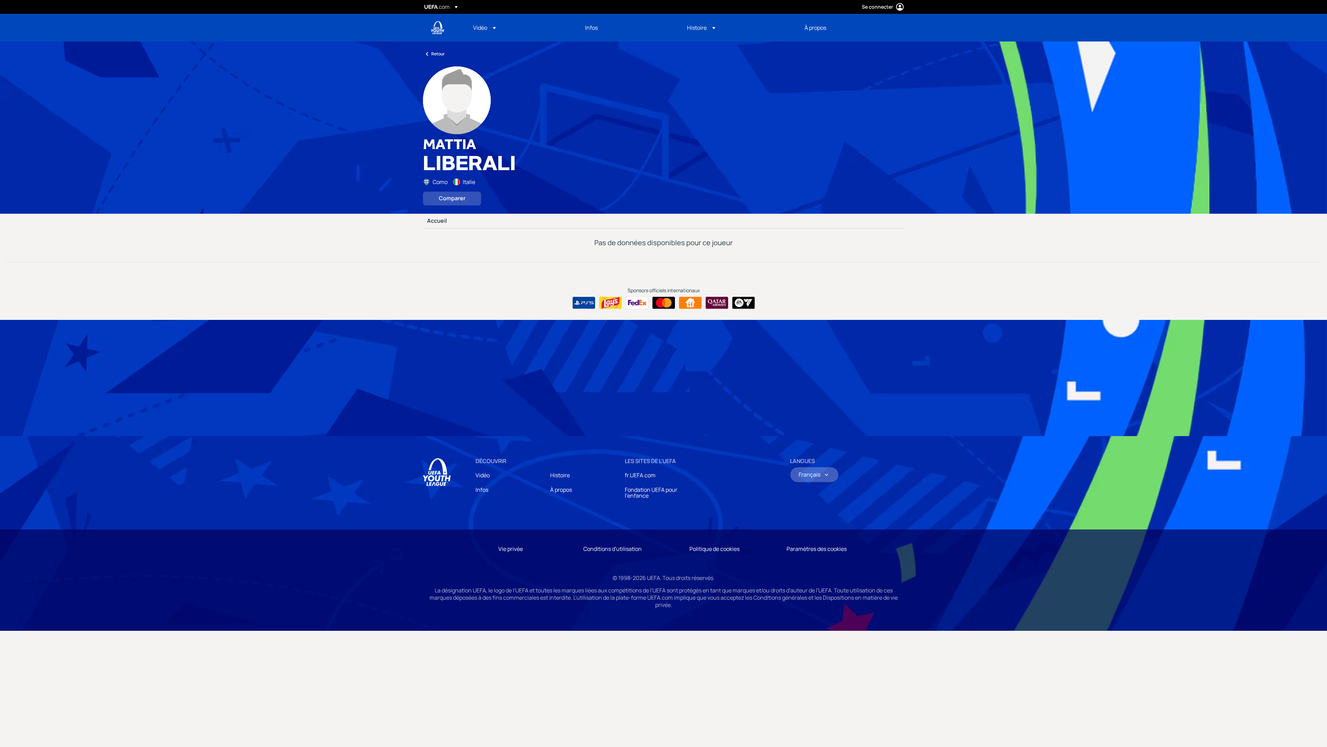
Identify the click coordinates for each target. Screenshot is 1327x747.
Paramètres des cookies (817, 549)
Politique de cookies (714, 549)
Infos (482, 490)
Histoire (560, 475)
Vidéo (483, 475)
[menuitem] (520, 27)
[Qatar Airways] (717, 303)
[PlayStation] (584, 303)
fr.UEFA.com (640, 475)
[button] (484, 27)
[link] (591, 27)
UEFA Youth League (437, 27)
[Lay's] (610, 303)
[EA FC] (743, 303)
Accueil (437, 221)
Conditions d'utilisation (612, 549)
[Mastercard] (663, 303)
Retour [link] (438, 54)
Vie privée (510, 549)
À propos (561, 490)
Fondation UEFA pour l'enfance (651, 493)
